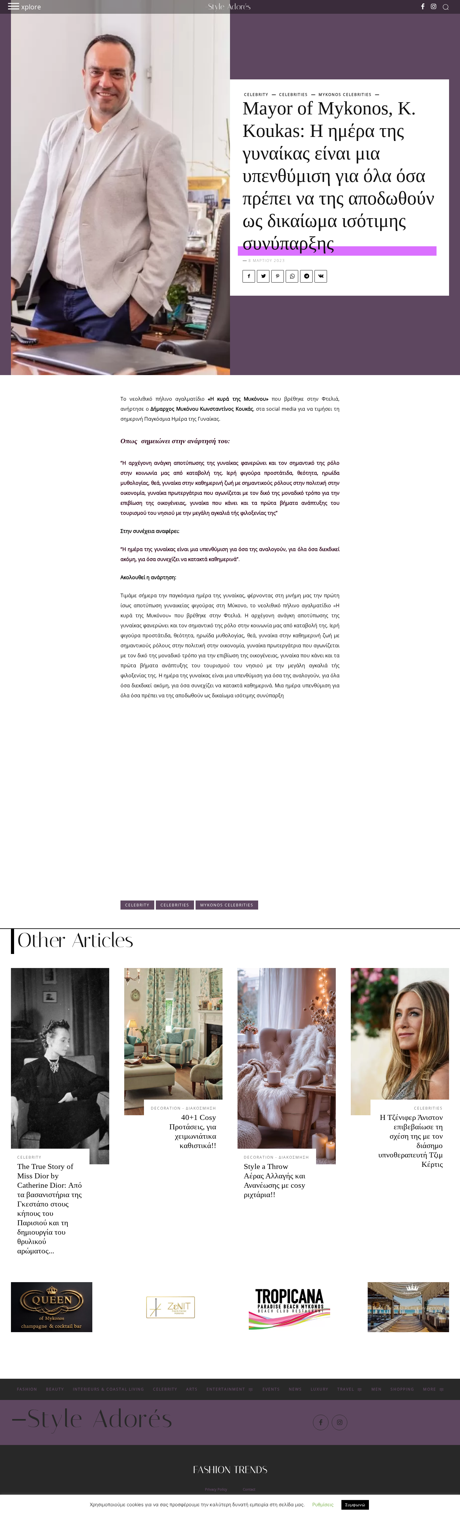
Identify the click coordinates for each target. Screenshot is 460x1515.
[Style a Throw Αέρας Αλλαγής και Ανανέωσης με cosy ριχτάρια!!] (287, 1066)
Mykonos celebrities (345, 95)
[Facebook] (422, 7)
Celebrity (256, 95)
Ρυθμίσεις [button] (323, 1504)
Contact (249, 1489)
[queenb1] (51, 1307)
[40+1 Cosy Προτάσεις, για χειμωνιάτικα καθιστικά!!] (173, 1041)
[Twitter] (263, 276)
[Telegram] (306, 276)
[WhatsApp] (292, 276)
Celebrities (293, 95)
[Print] (289, 1307)
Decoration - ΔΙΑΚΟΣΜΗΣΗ (183, 1108)
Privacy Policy (216, 1489)
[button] (445, 7)
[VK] (320, 276)
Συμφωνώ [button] (355, 1504)
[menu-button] (14, 6)
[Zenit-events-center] (170, 1307)
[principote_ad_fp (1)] (408, 1307)
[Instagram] (433, 7)
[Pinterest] (277, 276)
